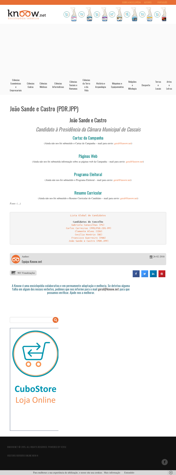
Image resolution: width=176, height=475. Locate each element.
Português (162, 2)
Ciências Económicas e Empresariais (16, 85)
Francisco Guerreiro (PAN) (89, 238)
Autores (147, 2)
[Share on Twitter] (144, 276)
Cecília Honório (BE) (88, 234)
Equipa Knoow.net (32, 261)
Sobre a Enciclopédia (131, 2)
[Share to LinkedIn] (153, 276)
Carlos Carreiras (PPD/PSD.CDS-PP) (88, 228)
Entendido (129, 472)
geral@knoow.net (122, 143)
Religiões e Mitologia (132, 85)
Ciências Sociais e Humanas (73, 85)
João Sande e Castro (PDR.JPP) (44, 108)
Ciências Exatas (30, 85)
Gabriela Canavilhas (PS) (88, 225)
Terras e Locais (158, 85)
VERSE (63, 447)
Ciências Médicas (43, 85)
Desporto (146, 85)
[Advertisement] (88, 50)
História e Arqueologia (100, 85)
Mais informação (112, 472)
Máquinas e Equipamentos (117, 85)
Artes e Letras (169, 85)
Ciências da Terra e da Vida (86, 85)
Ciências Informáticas (58, 85)
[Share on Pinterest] (161, 276)
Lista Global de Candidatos (88, 215)
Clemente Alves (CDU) (88, 231)
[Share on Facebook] (136, 276)
